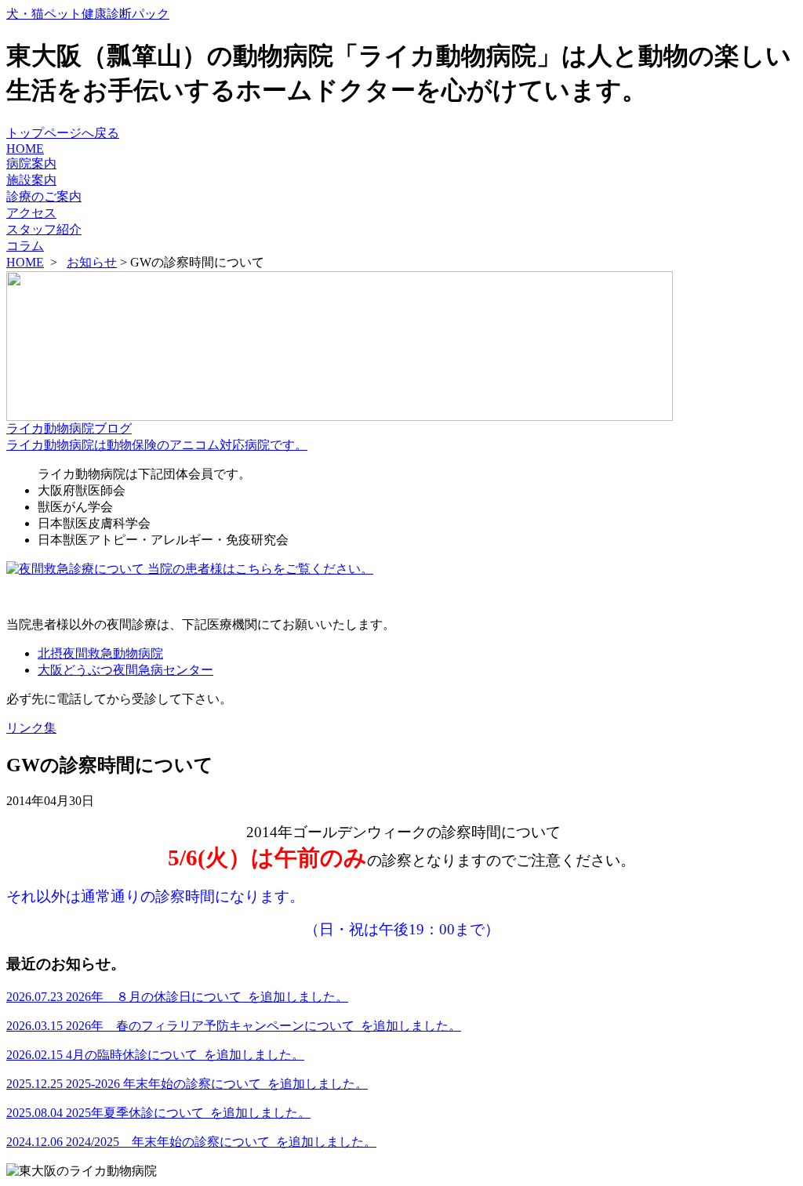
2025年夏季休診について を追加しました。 (158, 1112)
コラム (25, 245)
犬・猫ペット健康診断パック (87, 13)
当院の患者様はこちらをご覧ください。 (258, 568)
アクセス (31, 212)
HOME (25, 148)
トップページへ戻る (62, 133)
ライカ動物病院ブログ (69, 428)
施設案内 (31, 180)
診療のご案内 (44, 196)
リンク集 (31, 727)
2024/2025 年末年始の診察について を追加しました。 (191, 1141)
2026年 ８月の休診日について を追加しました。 (177, 996)
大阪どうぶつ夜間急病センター (125, 669)
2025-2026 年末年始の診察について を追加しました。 (187, 1083)
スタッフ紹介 (44, 229)
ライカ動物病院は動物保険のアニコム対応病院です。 (156, 445)
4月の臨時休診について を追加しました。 (155, 1054)
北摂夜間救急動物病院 (100, 653)
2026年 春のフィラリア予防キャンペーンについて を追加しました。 (233, 1025)
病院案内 (31, 163)
